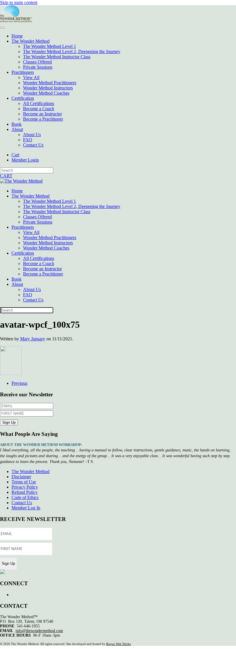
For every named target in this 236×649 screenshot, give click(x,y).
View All (31, 77)
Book (17, 124)
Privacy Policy (25, 487)
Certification (23, 98)
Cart (15, 154)
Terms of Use (24, 481)
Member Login (25, 159)
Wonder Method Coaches (46, 93)
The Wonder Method (31, 41)
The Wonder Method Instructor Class (56, 56)
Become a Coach (38, 108)
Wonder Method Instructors (48, 87)
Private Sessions (37, 67)
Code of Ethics (25, 497)
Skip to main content (18, 2)
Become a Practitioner (43, 119)
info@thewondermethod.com (39, 631)
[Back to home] (16, 20)
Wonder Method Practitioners (49, 82)
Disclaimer (21, 476)
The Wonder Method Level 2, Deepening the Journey (71, 51)
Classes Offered (37, 61)
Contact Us (33, 144)
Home (17, 35)
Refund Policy (25, 492)
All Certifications (38, 103)
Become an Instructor (42, 113)
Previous (19, 383)
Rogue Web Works (118, 644)
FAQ (27, 139)
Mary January (32, 338)
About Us (32, 134)
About (17, 129)
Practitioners (23, 72)
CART (6, 175)
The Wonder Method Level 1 (49, 46)
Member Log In (26, 507)
